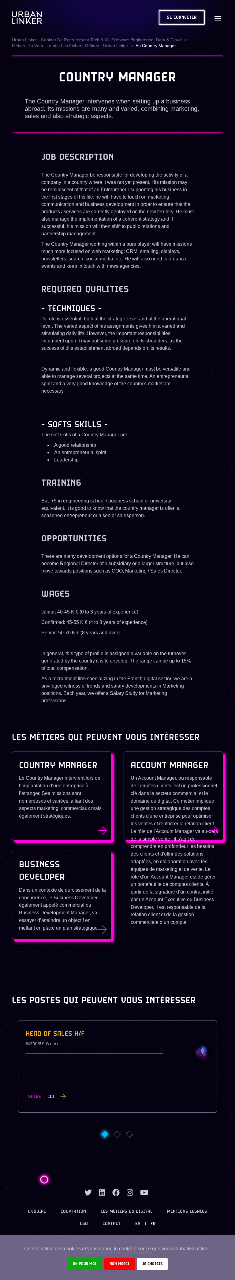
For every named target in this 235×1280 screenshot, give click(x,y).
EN (137, 1224)
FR (153, 1224)
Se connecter (182, 18)
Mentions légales (187, 1212)
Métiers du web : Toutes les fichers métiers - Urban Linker (70, 45)
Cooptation (73, 1212)
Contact (112, 1224)
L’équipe (37, 1212)
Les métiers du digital (126, 1212)
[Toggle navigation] (217, 17)
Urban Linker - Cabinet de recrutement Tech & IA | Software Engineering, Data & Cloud (97, 39)
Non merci (119, 1264)
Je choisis (152, 1264)
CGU (84, 1224)
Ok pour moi (85, 1264)
